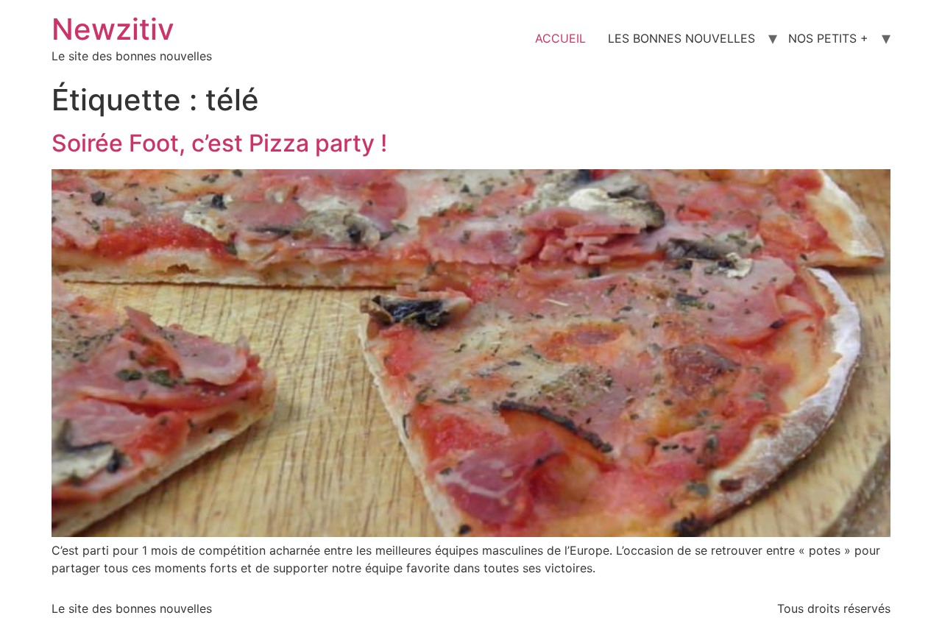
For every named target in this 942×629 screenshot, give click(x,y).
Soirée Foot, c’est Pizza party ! (219, 143)
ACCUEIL (560, 38)
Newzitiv (113, 29)
